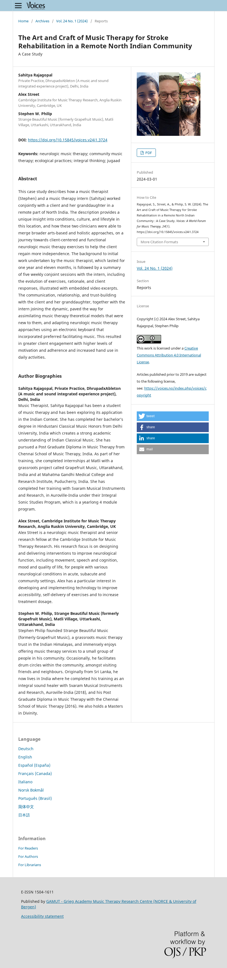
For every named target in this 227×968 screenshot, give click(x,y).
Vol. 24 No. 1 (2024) (72, 20)
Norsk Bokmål (31, 790)
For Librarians (29, 864)
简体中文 (26, 806)
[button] (173, 416)
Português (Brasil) (35, 798)
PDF (148, 152)
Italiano (25, 781)
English (25, 757)
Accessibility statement (42, 916)
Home (23, 20)
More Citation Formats (159, 241)
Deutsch (25, 748)
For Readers (28, 848)
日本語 (24, 815)
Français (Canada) (35, 773)
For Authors (28, 856)
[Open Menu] (18, 5)
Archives (42, 20)
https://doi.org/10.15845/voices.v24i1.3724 (67, 139)
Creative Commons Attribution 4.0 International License (169, 355)
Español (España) (34, 765)
